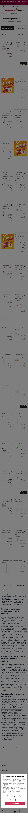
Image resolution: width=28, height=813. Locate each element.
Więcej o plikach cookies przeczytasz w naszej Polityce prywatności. (12, 791)
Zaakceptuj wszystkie (15, 803)
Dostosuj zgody (14, 800)
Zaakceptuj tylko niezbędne (15, 796)
